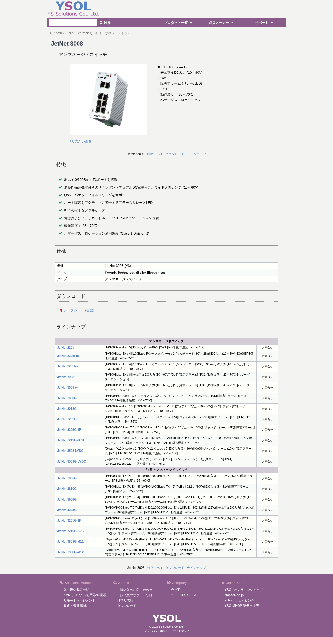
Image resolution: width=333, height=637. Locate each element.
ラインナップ (196, 154)
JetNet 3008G (67, 398)
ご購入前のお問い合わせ (134, 590)
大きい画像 (83, 141)
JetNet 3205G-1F (69, 430)
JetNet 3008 (65, 377)
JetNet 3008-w (67, 387)
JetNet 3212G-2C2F (71, 440)
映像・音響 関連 (75, 606)
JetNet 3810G (67, 489)
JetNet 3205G (67, 419)
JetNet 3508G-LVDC (71, 461)
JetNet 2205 (65, 347)
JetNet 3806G (67, 478)
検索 (107, 23)
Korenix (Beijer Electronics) (73, 33)
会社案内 (177, 590)
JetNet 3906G (67, 499)
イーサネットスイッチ (114, 33)
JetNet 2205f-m (68, 356)
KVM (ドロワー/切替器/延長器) (85, 595)
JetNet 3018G (67, 408)
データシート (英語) (79, 310)
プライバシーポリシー (157, 630)
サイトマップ (181, 630)
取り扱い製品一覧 (76, 590)
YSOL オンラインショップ (244, 590)
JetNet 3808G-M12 (70, 541)
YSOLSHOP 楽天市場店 (242, 606)
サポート (262, 23)
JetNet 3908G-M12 (70, 552)
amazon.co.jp (234, 595)
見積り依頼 (125, 600)
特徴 (150, 154)
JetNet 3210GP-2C (70, 531)
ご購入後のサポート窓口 (134, 595)
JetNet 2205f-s (67, 366)
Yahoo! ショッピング (239, 600)
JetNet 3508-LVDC (70, 451)
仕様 (159, 154)
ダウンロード (174, 154)
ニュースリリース (183, 595)
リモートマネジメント (79, 600)
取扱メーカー (219, 23)
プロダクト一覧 (176, 23)
